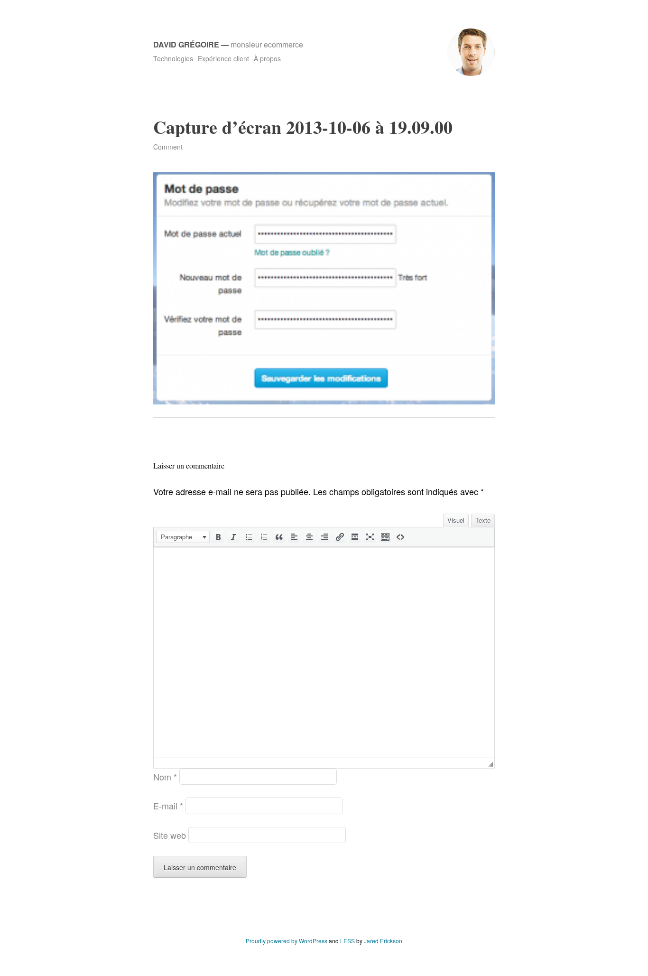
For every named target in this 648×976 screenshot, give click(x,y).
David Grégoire (186, 44)
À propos (267, 58)
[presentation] (183, 537)
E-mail (168, 805)
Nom (165, 776)
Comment (168, 146)
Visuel (455, 520)
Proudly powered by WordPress (286, 941)
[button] (183, 537)
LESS (347, 941)
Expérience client (223, 58)
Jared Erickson (383, 941)
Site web (169, 835)
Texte (483, 520)
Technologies (173, 58)
